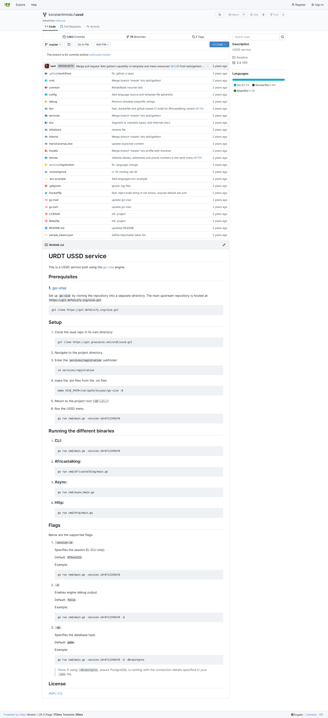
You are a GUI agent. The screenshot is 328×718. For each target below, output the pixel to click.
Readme (242, 57)
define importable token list (129, 235)
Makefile (54, 221)
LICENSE (54, 213)
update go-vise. (122, 199)
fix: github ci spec (123, 73)
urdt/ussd (60, 20)
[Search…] (282, 36)
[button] (68, 44)
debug (53, 101)
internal (53, 136)
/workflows (60, 73)
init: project (119, 213)
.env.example (57, 178)
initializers (55, 129)
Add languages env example (129, 178)
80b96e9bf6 (66, 66)
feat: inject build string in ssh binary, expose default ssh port (149, 192)
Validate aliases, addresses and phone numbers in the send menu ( (153, 157)
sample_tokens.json (61, 235)
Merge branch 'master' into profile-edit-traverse (141, 150)
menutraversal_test (61, 143)
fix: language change (125, 164)
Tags (200, 36)
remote (53, 157)
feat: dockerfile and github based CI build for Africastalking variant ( (154, 108)
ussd (79, 15)
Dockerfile (55, 192)
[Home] (7, 4)
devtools (54, 115)
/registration (61, 164)
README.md (56, 228)
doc (51, 122)
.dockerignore (57, 171)
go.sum (53, 206)
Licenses (311, 714)
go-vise (108, 267)
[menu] (297, 714)
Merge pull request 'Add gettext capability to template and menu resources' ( (124, 66)
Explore (20, 4)
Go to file (83, 44)
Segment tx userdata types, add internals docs (141, 122)
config (53, 94)
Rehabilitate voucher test (127, 87)
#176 (198, 157)
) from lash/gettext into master (197, 66)
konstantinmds (61, 15)
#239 (175, 66)
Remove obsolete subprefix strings (133, 101)
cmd (51, 80)
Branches (138, 36)
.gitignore (55, 185)
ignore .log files (121, 185)
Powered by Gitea (15, 714)
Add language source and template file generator (142, 94)
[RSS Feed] (219, 14)
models (53, 150)
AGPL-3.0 (55, 693)
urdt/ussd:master (99, 54)
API (321, 714)
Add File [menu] (101, 44)
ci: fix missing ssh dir (124, 171)
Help (34, 4)
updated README (123, 228)
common (54, 87)
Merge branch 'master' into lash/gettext (136, 80)
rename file (118, 129)
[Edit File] (224, 245)
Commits (75, 36)
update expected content (128, 143)
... (208, 66)
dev (51, 108)
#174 (199, 108)
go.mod (53, 199)
